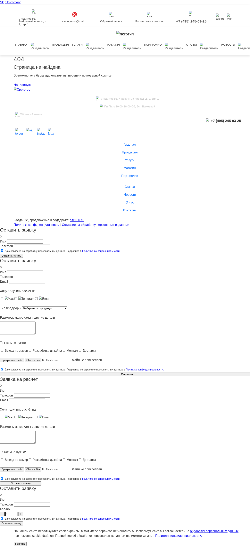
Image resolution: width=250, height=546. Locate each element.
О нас (130, 202)
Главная (21, 44)
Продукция (130, 152)
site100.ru (77, 220)
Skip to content (10, 2)
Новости (228, 44)
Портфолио (153, 44)
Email (4, 281)
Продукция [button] (60, 44)
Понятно (20, 543)
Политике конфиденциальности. (101, 251)
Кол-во (5, 509)
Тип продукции (10, 308)
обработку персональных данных (214, 531)
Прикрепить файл (12, 360)
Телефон (6, 246)
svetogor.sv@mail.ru (74, 21)
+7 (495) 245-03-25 (191, 21)
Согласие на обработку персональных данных (95, 224)
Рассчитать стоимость (149, 21)
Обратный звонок (111, 21)
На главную (22, 84)
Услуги (77, 44)
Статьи (191, 44)
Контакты (130, 210)
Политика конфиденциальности (37, 224)
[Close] (1, 236)
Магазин (113, 44)
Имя (3, 241)
